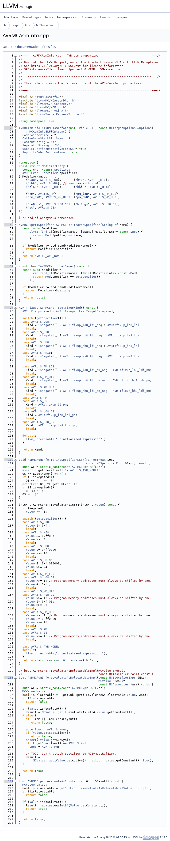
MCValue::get (52, 712)
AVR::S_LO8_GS (56, 204)
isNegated (46, 325)
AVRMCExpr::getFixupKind (60, 307)
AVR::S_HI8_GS (104, 204)
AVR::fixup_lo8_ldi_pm (131, 370)
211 (8, 781)
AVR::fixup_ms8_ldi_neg (82, 356)
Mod (134, 231)
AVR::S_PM (46, 193)
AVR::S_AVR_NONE (48, 256)
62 (8, 266)
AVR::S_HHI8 (99, 187)
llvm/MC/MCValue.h (52, 111)
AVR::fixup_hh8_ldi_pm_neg (85, 390)
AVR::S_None (57, 729)
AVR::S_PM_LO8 (104, 193)
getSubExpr (68, 788)
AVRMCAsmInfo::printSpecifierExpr (56, 459)
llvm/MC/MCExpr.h (51, 107)
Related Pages (31, 17)
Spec (38, 729)
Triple (82, 128)
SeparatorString (35, 145)
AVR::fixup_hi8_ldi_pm (131, 380)
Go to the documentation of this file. (29, 47)
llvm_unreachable (40, 439)
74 (8, 307)
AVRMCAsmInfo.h (49, 97)
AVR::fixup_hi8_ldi (123, 335)
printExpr (30, 484)
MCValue (105, 681)
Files (103, 17)
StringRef (110, 224)
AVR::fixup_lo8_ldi (123, 325)
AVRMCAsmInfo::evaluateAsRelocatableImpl (62, 677)
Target (15, 25)
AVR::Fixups (28, 307)
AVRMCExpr (80, 466)
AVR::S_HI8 (97, 179)
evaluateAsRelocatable (103, 788)
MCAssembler (119, 684)
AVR (28, 25)
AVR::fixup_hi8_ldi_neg (82, 335)
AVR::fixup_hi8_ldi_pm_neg (85, 380)
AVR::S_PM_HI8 (56, 197)
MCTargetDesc (45, 25)
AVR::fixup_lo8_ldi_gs (56, 415)
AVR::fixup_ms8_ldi (123, 356)
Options (145, 128)
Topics (49, 17)
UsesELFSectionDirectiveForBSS (48, 148)
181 (8, 677)
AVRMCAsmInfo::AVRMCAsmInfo (42, 128)
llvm (50, 121)
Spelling (61, 169)
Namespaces (65, 17)
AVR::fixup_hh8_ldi (123, 345)
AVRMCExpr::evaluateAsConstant (53, 781)
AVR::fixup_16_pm (52, 404)
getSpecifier (86, 276)
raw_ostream (96, 459)
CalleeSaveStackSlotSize (42, 138)
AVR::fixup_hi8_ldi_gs (56, 425)
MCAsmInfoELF (40, 131)
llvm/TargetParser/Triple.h (60, 114)
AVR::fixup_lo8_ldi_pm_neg (85, 370)
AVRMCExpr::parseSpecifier (78, 224)
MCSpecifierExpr (110, 463)
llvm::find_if (40, 231)
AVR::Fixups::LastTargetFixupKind (84, 311)
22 (8, 128)
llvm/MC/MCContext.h (53, 103)
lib (4, 25)
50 (8, 224)
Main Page (11, 17)
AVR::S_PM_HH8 (104, 197)
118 (8, 459)
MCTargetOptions (122, 128)
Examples (120, 17)
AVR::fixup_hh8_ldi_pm (131, 390)
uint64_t (63, 660)
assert (27, 470)
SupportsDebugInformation (43, 152)
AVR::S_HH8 (49, 183)
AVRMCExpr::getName (56, 266)
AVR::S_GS (46, 207)
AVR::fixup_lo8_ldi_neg (82, 325)
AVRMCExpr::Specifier (40, 173)
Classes (87, 17)
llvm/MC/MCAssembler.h (55, 100)
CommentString (33, 142)
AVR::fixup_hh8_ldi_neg (82, 345)
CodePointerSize (35, 135)
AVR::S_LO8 (49, 179)
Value (99, 504)
